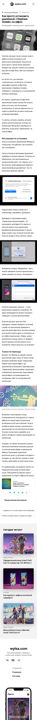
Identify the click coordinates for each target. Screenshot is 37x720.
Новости (15, 481)
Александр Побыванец (11, 12)
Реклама (16, 676)
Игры (5, 557)
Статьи (10, 557)
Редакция (16, 672)
